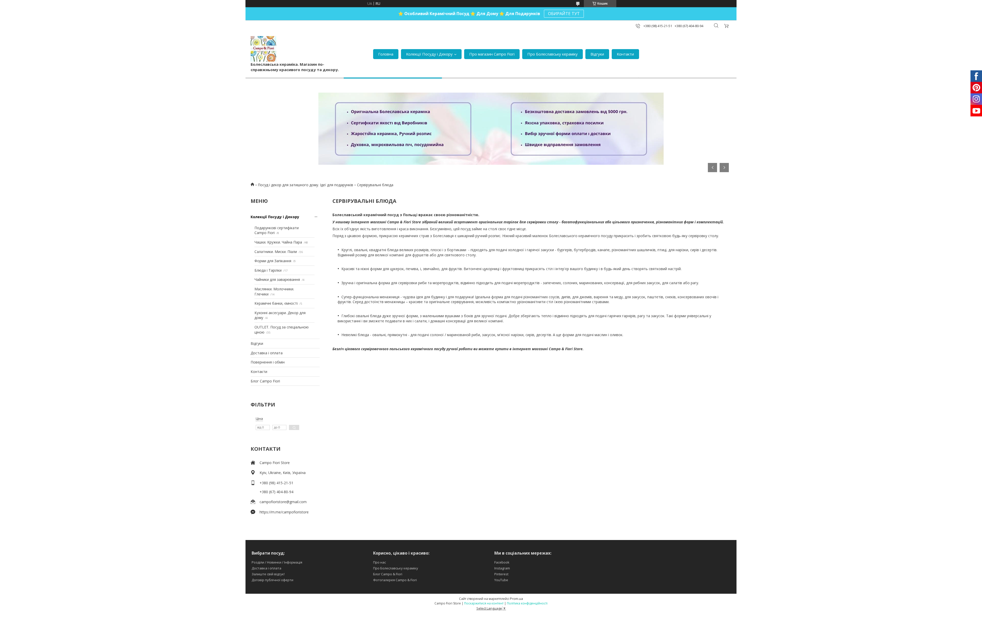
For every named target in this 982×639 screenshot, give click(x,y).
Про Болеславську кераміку (552, 54)
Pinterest (501, 574)
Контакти (625, 54)
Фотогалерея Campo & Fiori (395, 580)
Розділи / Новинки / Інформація (277, 562)
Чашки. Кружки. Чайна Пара (278, 242)
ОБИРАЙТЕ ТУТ (564, 13)
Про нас (379, 562)
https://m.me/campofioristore (284, 512)
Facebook (501, 562)
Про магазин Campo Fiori (492, 54)
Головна (385, 54)
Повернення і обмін (268, 362)
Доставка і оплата (267, 352)
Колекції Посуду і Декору (429, 54)
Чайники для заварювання (277, 279)
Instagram (502, 568)
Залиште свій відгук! (268, 574)
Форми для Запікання (272, 260)
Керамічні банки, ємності (276, 303)
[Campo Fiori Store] (263, 49)
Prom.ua (516, 598)
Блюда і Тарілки (268, 270)
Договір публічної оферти (272, 580)
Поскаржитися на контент (484, 603)
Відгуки (597, 54)
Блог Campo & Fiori (387, 574)
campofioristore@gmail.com (283, 501)
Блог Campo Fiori (265, 381)
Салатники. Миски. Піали (275, 251)
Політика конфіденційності (527, 603)
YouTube (501, 580)
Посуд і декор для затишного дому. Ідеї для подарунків (305, 184)
